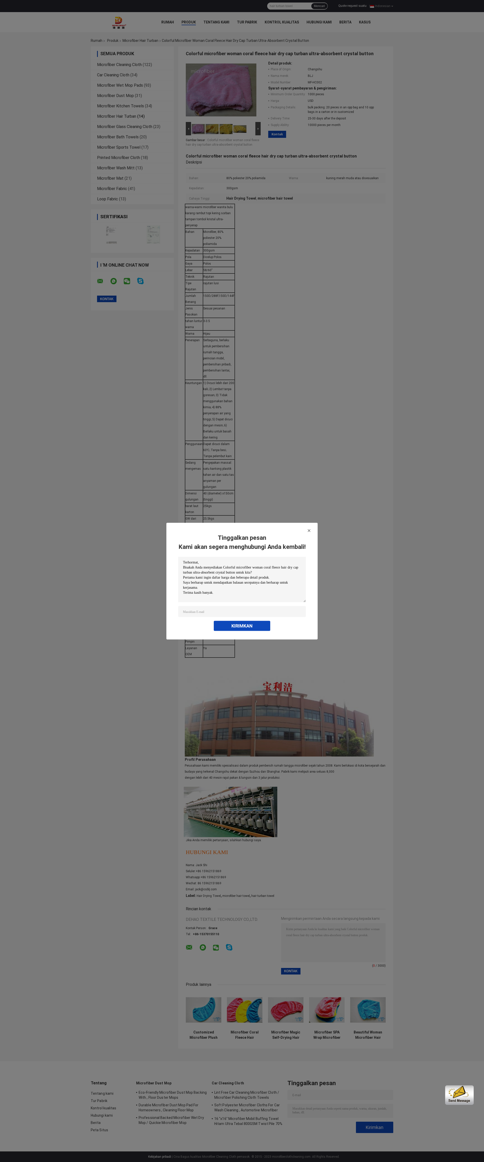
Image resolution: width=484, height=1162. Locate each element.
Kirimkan (242, 625)
